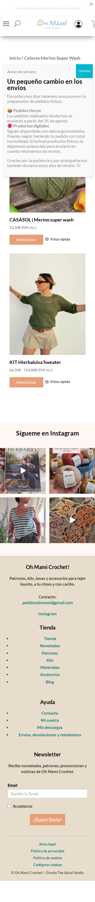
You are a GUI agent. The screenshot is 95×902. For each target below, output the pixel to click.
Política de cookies (47, 858)
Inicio (15, 58)
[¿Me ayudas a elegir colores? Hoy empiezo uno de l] (72, 471)
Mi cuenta (50, 720)
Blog (50, 681)
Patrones (50, 653)
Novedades (50, 645)
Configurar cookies (47, 865)
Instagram (47, 613)
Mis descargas (50, 727)
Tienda (50, 638)
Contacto (49, 713)
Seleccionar (26, 239)
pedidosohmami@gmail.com (47, 602)
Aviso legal (47, 844)
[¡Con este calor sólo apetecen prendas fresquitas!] (23, 520)
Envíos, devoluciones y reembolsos (50, 734)
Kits (50, 660)
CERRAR (84, 71)
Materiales (50, 667)
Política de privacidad (47, 851)
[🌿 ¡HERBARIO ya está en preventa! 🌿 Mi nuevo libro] (23, 471)
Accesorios (50, 674)
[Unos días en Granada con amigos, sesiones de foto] (72, 520)
